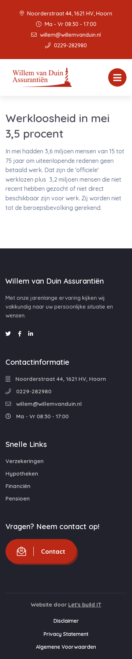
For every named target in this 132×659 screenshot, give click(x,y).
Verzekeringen (25, 461)
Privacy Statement (66, 634)
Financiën (18, 486)
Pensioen (18, 498)
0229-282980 (69, 45)
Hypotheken (22, 473)
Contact (53, 551)
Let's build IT (84, 604)
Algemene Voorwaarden (66, 647)
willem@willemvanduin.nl (69, 34)
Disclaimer (66, 621)
